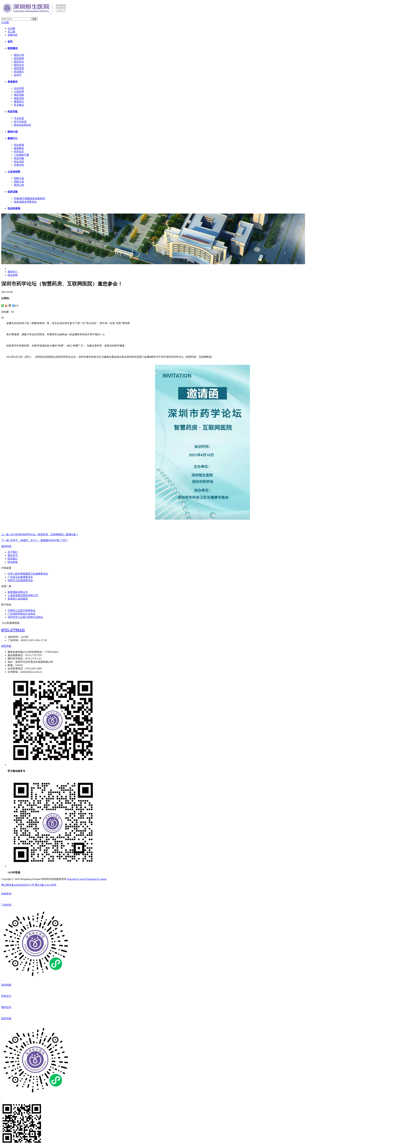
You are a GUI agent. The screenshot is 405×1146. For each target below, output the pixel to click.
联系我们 (19, 71)
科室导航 (13, 111)
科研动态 (19, 151)
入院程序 (19, 91)
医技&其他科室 (22, 125)
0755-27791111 (13, 630)
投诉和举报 (14, 208)
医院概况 (13, 48)
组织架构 (19, 58)
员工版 (11, 31)
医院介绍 (19, 55)
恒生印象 (19, 158)
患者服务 (13, 81)
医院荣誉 (19, 68)
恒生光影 (19, 161)
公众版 (5, 22)
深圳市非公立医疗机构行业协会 (25, 617)
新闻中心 (13, 138)
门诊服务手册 (21, 155)
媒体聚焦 (19, 148)
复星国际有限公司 (18, 592)
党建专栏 (13, 35)
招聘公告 (19, 178)
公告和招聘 (14, 171)
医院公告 (19, 185)
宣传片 (18, 75)
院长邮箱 (13, 562)
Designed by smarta (97, 879)
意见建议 (19, 105)
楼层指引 (19, 101)
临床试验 (13, 191)
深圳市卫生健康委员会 (20, 580)
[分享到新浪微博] (6, 305)
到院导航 (6, 646)
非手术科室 (20, 121)
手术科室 (19, 118)
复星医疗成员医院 (18, 598)
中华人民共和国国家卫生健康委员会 (28, 573)
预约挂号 (13, 555)
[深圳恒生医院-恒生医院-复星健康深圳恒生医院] (40, 12)
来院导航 (19, 95)
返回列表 (6, 546)
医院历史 (19, 61)
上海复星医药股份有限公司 (23, 595)
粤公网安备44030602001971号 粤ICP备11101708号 (28, 885)
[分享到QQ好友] (10, 305)
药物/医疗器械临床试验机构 (29, 198)
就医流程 (19, 98)
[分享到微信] (2, 305)
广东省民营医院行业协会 (21, 613)
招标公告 (19, 181)
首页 (10, 41)
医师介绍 (13, 131)
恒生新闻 (19, 145)
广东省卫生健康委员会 (20, 577)
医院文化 (19, 65)
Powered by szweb (76, 879)
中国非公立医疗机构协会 (21, 610)
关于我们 (13, 552)
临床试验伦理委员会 (25, 201)
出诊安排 (19, 88)
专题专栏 (19, 165)
